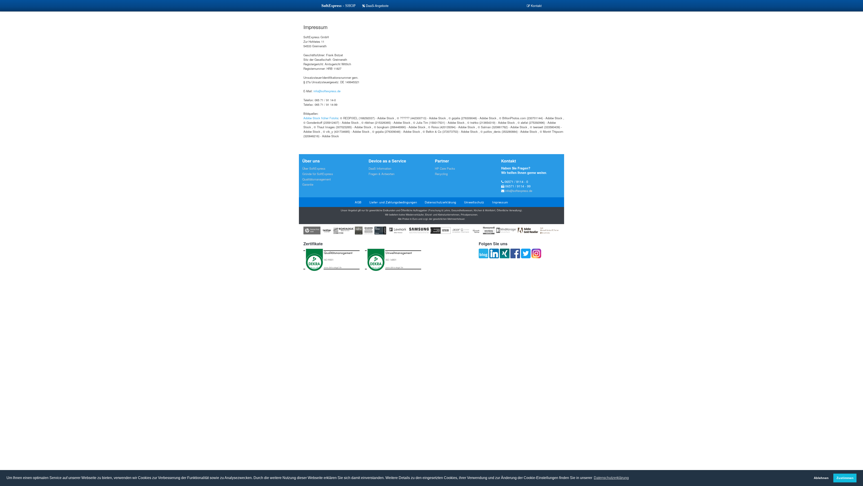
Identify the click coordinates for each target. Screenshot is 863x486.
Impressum (500, 202)
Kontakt (536, 5)
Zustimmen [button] (845, 478)
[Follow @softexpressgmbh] (526, 253)
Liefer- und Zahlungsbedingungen (393, 202)
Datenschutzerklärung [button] (611, 478)
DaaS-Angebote (377, 5)
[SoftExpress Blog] (483, 253)
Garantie (307, 184)
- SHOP (338, 5)
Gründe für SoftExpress (317, 174)
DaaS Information (380, 168)
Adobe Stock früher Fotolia (320, 118)
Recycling (441, 174)
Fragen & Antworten (381, 174)
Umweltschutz (474, 202)
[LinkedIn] (494, 253)
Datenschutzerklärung (440, 202)
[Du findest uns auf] (515, 253)
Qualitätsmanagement (316, 179)
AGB (358, 202)
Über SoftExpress (313, 168)
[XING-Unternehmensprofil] (504, 253)
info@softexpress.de (327, 91)
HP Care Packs (445, 168)
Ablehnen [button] (821, 478)
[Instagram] (536, 253)
